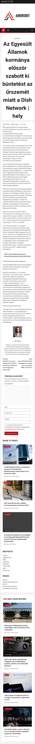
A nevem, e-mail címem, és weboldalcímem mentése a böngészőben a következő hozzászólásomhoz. (17, 427)
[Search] (32, 30)
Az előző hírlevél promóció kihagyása (14, 261)
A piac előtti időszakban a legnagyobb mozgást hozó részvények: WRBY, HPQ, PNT (25, 363)
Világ (4, 559)
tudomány (6, 564)
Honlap (7, 419)
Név (6, 407)
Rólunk (5, 580)
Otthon (5, 555)
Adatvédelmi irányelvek (10, 300)
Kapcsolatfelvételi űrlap (10, 582)
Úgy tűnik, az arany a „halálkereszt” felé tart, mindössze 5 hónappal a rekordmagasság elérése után (10, 364)
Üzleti (6, 675)
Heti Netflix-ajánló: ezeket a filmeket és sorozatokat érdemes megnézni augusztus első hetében (16, 731)
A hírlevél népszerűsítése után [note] (12, 306)
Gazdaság (17, 38)
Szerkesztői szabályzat (10, 586)
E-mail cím (8, 413)
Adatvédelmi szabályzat (10, 588)
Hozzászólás (9, 383)
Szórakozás (8, 605)
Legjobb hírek (7, 557)
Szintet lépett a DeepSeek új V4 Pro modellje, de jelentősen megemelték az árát (16, 698)
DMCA (5, 584)
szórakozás (6, 570)
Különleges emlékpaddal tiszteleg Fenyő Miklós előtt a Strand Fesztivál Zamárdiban (16, 628)
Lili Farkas (7, 124)
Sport (4, 568)
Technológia (6, 566)
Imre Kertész (16, 476)
